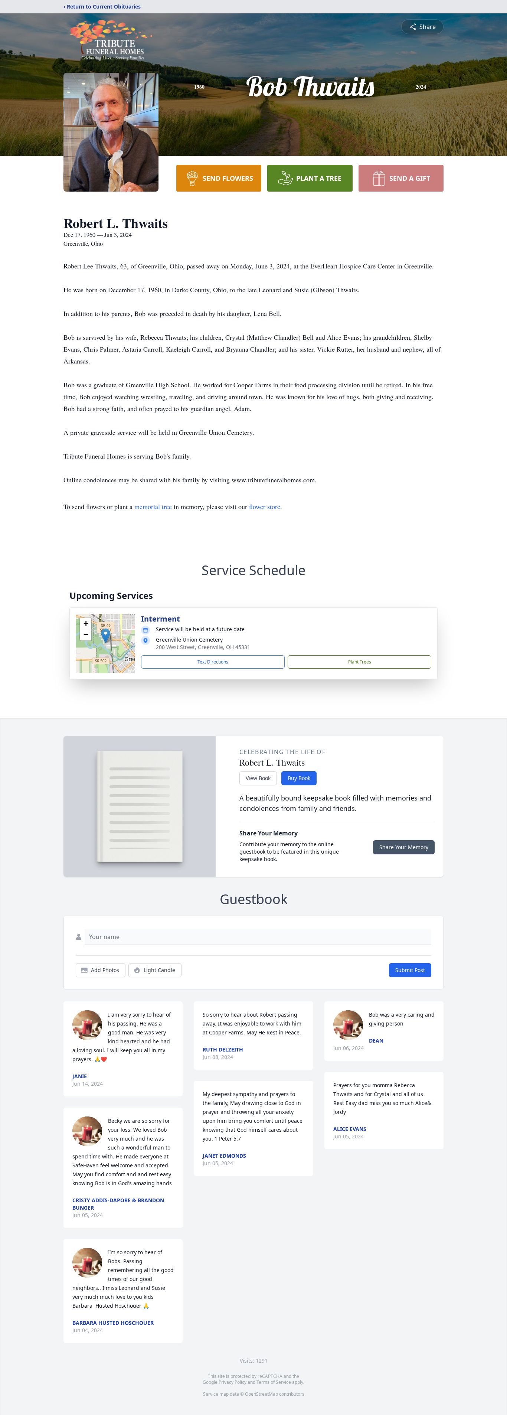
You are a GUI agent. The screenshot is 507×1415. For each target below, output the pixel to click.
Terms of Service (273, 1382)
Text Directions (212, 662)
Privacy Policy (232, 1382)
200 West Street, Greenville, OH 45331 (203, 647)
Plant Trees (359, 662)
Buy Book (299, 778)
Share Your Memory (403, 847)
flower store (264, 506)
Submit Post (410, 970)
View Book (258, 778)
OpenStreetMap (261, 1394)
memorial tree (153, 506)
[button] (105, 635)
